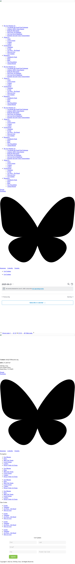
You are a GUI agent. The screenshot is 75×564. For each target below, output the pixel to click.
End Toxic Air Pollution (14, 32)
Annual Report (11, 63)
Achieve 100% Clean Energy (15, 29)
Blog (8, 60)
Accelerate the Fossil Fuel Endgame (17, 27)
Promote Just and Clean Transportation (18, 35)
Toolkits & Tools (12, 57)
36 (21, 333)
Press (8, 58)
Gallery (9, 44)
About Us (6, 37)
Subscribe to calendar (36, 303)
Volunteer (10, 47)
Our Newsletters (12, 62)
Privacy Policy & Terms (10, 465)
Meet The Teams (8, 460)
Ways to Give (11, 52)
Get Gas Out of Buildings (14, 34)
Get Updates (11, 53)
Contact (9, 42)
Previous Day (6, 297)
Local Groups (11, 40)
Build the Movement (13, 30)
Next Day (69, 297)
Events (9, 49)
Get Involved (7, 45)
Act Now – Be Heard (13, 50)
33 (15, 333)
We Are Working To (9, 26)
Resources (7, 55)
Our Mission (7, 457)
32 (13, 333)
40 (24, 333)
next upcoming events (38, 288)
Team (9, 39)
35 (19, 333)
